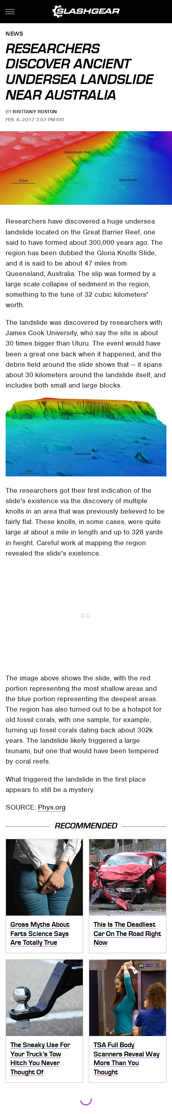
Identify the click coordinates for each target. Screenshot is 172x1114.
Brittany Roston (35, 111)
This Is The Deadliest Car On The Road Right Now (127, 933)
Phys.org (52, 807)
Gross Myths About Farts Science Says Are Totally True (40, 933)
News (14, 34)
